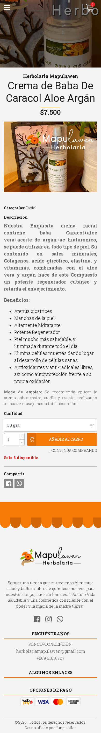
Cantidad (13, 413)
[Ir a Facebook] (39, 618)
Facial (31, 207)
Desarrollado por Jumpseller (50, 727)
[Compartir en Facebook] (8, 483)
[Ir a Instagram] (50, 618)
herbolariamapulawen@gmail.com (50, 651)
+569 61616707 (50, 658)
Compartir (14, 473)
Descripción (16, 217)
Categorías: (14, 207)
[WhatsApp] (62, 618)
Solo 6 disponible (21, 457)
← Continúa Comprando (72, 450)
